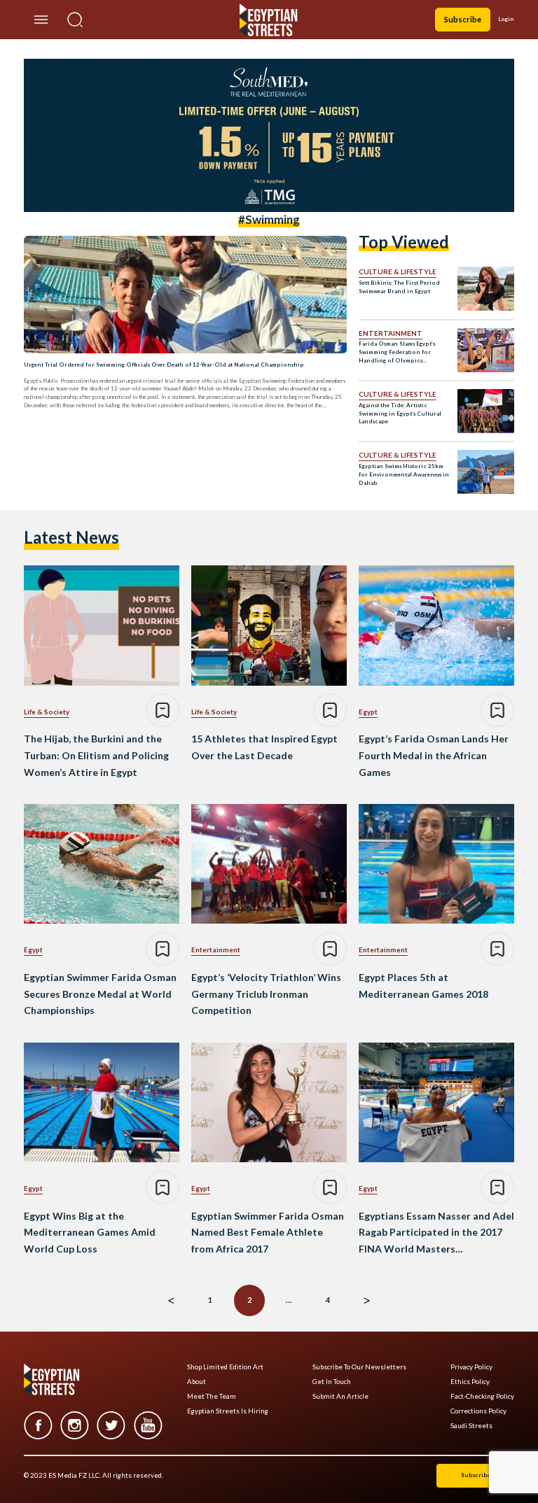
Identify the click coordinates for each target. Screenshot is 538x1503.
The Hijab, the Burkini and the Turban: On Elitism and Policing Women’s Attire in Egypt (96, 755)
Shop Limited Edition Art (225, 1367)
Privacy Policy (471, 1367)
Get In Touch (331, 1381)
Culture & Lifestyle (397, 271)
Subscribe (462, 19)
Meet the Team (211, 1396)
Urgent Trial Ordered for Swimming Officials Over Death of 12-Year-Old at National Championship (164, 364)
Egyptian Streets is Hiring (227, 1411)
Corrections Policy (478, 1411)
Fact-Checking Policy (482, 1396)
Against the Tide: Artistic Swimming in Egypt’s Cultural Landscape (400, 413)
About (196, 1381)
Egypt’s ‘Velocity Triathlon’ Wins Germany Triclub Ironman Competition (266, 994)
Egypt (368, 711)
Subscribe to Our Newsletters (359, 1367)
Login (506, 18)
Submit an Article (340, 1396)
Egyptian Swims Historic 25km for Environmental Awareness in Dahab (404, 474)
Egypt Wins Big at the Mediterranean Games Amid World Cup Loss (90, 1232)
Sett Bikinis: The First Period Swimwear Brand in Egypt (399, 287)
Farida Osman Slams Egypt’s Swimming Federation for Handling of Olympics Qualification (397, 352)
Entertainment (390, 333)
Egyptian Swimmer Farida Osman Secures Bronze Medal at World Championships (100, 994)
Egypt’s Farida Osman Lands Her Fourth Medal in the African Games (434, 755)
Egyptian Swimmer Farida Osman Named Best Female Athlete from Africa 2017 (267, 1232)
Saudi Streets (471, 1426)
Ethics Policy (470, 1381)
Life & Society (46, 711)
